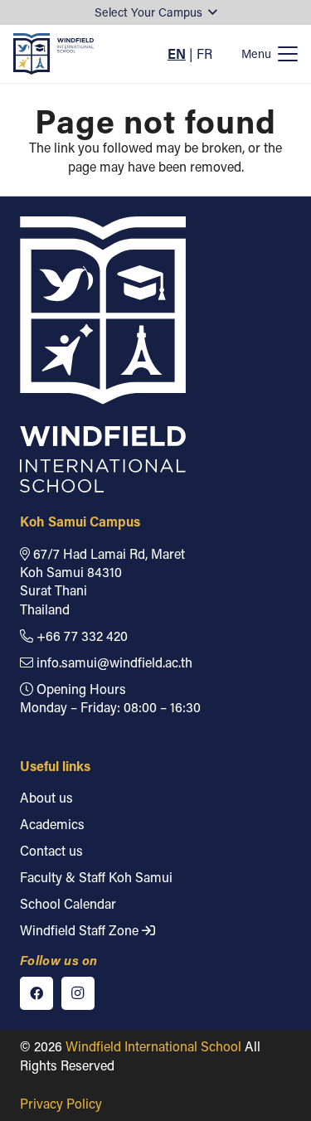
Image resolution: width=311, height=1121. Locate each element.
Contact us (51, 850)
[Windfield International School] (53, 54)
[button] (155, 13)
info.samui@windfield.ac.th (112, 662)
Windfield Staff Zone (81, 930)
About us (46, 797)
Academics (52, 823)
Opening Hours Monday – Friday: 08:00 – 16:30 (110, 698)
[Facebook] (36, 993)
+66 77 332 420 (80, 635)
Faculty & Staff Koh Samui (96, 877)
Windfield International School (153, 1046)
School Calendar (68, 903)
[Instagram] (78, 993)
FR (204, 53)
